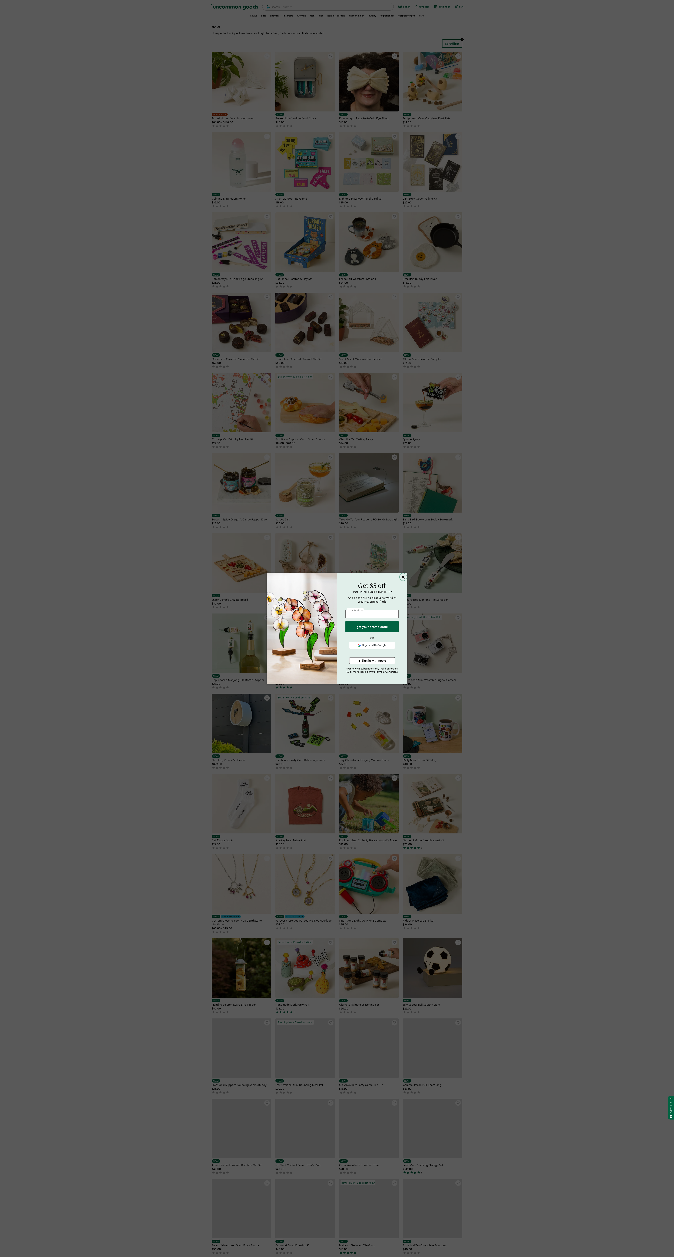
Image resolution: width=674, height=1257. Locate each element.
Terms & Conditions (386, 671)
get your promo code (372, 627)
